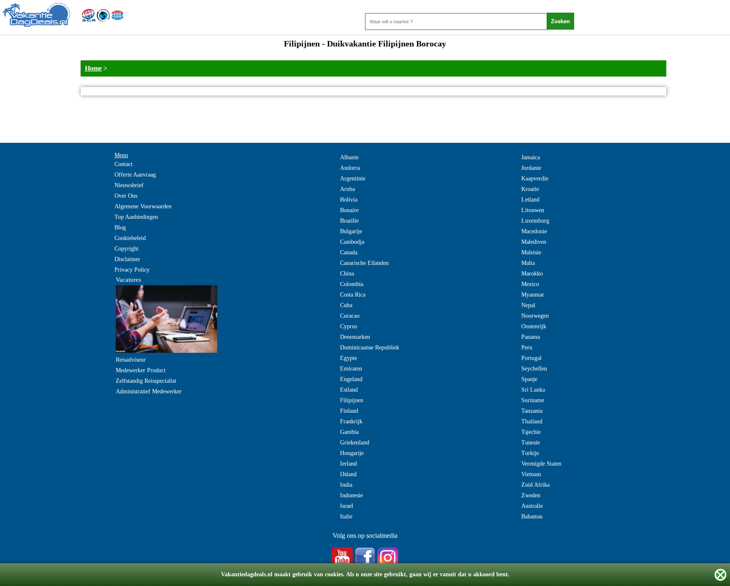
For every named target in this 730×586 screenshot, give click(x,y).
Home (93, 68)
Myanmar (532, 295)
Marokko (532, 273)
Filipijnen (351, 400)
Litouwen (532, 210)
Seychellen (534, 368)
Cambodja (352, 242)
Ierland (348, 464)
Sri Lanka (533, 390)
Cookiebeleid (130, 238)
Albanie (349, 157)
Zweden (530, 495)
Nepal (528, 305)
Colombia (351, 284)
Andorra (350, 168)
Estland (349, 390)
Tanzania (531, 411)
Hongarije (352, 453)
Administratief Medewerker (149, 391)
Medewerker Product (141, 370)
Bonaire (349, 210)
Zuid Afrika (535, 485)
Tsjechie (531, 432)
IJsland (348, 474)
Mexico (530, 284)
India (346, 485)
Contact (123, 164)
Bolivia (348, 199)
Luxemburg (535, 221)
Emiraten (351, 368)
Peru (526, 347)
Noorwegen (535, 316)
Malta (528, 263)
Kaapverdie (534, 178)
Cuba (346, 305)
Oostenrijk (533, 326)
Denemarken (355, 337)
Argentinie (352, 178)
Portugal (531, 358)
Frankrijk (351, 421)
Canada (348, 252)
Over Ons (125, 196)
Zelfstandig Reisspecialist (146, 381)
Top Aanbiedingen (136, 217)
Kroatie (530, 189)
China (347, 273)
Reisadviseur (131, 360)
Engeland (351, 379)
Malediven (533, 242)
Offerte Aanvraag (135, 175)
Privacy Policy (132, 270)
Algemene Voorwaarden (143, 206)
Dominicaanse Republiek (369, 347)
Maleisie (531, 252)
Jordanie (531, 168)
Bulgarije (351, 231)
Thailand (531, 421)
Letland (530, 199)
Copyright (126, 248)
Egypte (348, 358)
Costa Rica (352, 295)
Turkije (530, 453)
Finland (349, 411)
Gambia (349, 432)
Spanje (529, 379)
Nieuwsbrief (129, 185)
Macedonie (534, 231)
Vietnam (531, 474)
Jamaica (530, 157)
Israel (346, 506)
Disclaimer (127, 259)
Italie (346, 516)
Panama (530, 337)
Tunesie (530, 442)
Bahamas (531, 516)
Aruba (347, 189)
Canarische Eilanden (364, 263)
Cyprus (348, 326)
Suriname (532, 400)
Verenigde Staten (541, 464)
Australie (532, 506)
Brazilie (349, 221)
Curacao (350, 316)
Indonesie (351, 495)
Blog (120, 227)
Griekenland (354, 442)
